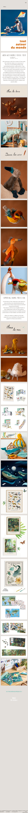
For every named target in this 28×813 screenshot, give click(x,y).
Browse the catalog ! (14, 699)
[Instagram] (20, 6)
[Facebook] (15, 6)
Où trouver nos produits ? (14, 691)
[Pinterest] (18, 6)
